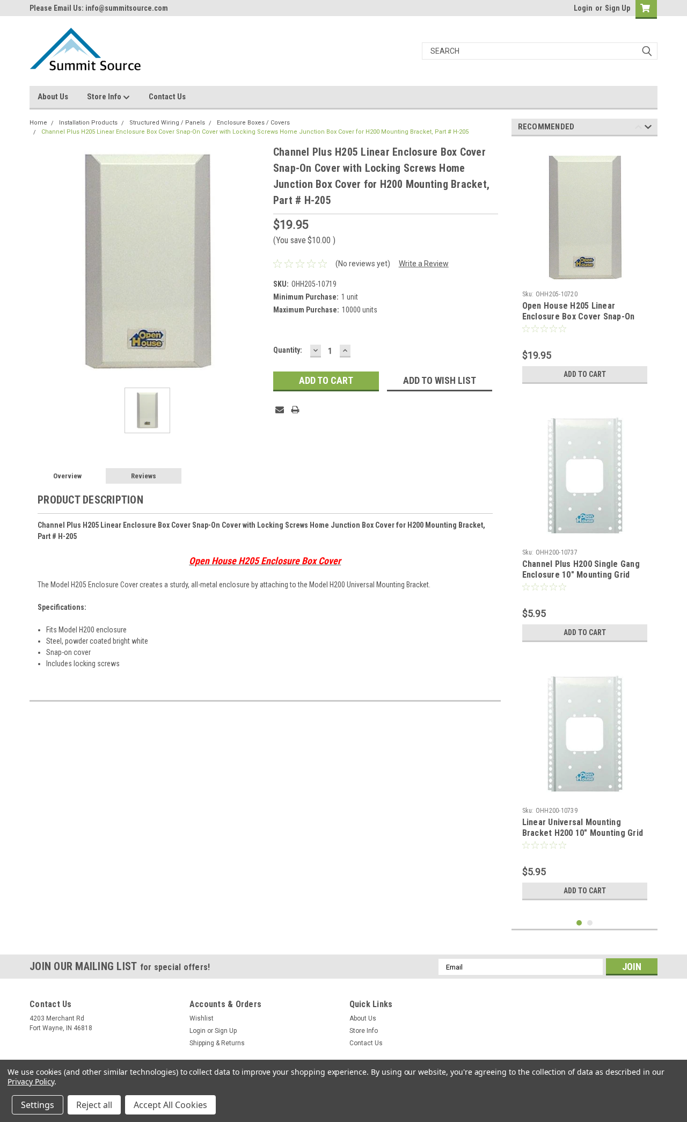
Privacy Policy (31, 1081)
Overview (67, 476)
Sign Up (617, 8)
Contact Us (167, 96)
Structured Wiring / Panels (167, 122)
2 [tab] (590, 923)
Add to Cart (585, 374)
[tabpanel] (585, 267)
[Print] (295, 409)
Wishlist (201, 1018)
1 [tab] (579, 923)
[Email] (279, 409)
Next (648, 129)
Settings (37, 1105)
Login (583, 8)
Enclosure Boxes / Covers (253, 122)
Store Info (105, 96)
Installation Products (88, 122)
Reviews (143, 476)
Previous (638, 129)
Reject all (94, 1105)
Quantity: (287, 350)
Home (38, 122)
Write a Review (424, 263)
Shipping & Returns (217, 1043)
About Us (53, 96)
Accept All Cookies (170, 1105)
